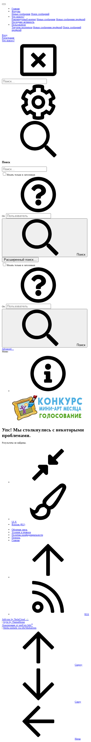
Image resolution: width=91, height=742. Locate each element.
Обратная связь (19, 529)
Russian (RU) (18, 524)
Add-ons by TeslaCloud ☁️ (15, 619)
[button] (4, 4)
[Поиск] (38, 119)
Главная (16, 540)
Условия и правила (21, 532)
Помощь (16, 537)
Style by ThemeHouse (14, 622)
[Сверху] (48, 577)
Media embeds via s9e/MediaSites (19, 627)
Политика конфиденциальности (27, 535)
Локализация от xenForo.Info (17, 625)
